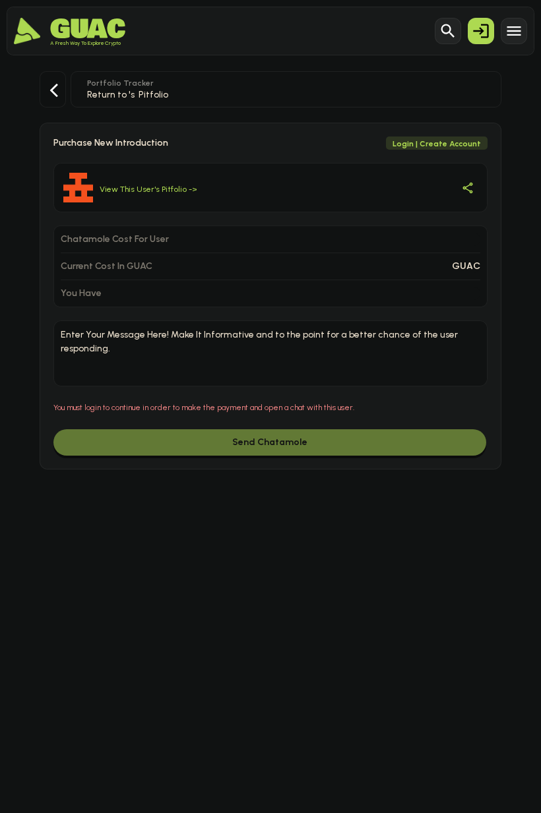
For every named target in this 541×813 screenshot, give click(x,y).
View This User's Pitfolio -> (148, 189)
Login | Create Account (437, 143)
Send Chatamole (269, 442)
